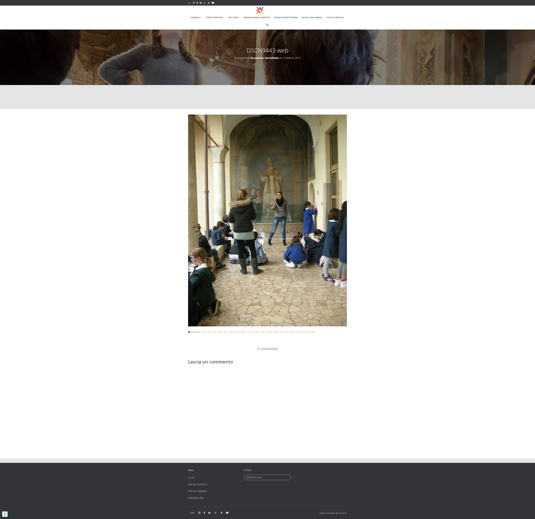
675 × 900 (240, 332)
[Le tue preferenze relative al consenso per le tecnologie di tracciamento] (5, 514)
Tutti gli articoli (335, 17)
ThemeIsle (342, 513)
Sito (189, 3)
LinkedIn (201, 3)
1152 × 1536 (252, 332)
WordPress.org (196, 498)
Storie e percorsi (214, 17)
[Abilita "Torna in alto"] (529, 513)
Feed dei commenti (197, 491)
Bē (205, 3)
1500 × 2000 (265, 332)
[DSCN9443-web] (267, 220)
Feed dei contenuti (197, 484)
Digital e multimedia (312, 17)
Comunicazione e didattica (256, 17)
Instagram (194, 3)
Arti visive (233, 17)
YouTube (213, 3)
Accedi (191, 477)
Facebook (197, 3)
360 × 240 (277, 332)
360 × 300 (288, 332)
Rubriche (195, 17)
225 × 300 (217, 332)
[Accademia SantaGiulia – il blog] (267, 10)
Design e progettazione (285, 17)
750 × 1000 (229, 332)
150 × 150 (206, 332)
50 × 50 (298, 332)
